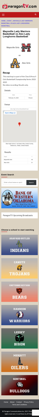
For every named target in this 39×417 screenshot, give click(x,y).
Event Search (7, 175)
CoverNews (20, 414)
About (12, 402)
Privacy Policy (29, 402)
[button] (3, 14)
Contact (19, 402)
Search (31, 182)
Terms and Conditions (19, 404)
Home (6, 402)
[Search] (35, 14)
